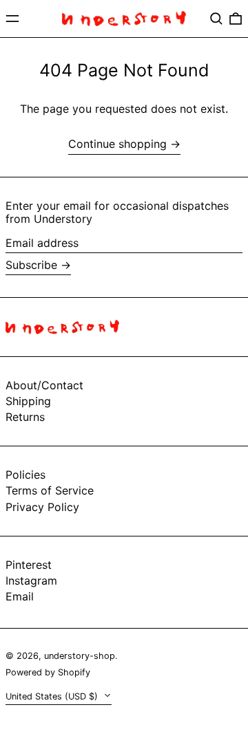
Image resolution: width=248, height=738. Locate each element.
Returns (25, 417)
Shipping (28, 401)
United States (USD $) (53, 696)
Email (20, 596)
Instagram (31, 580)
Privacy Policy (42, 507)
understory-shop (79, 656)
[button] (216, 18)
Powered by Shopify (48, 672)
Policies (25, 474)
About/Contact (44, 385)
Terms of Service (50, 490)
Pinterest (29, 565)
